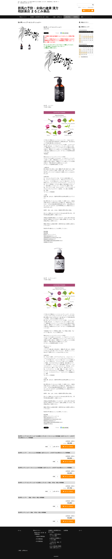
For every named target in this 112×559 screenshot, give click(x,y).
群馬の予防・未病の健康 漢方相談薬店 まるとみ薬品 (38, 9)
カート (80, 530)
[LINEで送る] (65, 33)
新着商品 (76, 17)
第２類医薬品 (39, 538)
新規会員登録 (90, 7)
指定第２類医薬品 (40, 536)
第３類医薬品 (39, 541)
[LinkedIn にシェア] (61, 33)
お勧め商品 (67, 17)
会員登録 (66, 530)
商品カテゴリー (23, 17)
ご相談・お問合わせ (57, 17)
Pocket (57, 33)
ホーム (19, 530)
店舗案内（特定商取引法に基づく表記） (39, 17)
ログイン (84, 7)
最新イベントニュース (86, 17)
